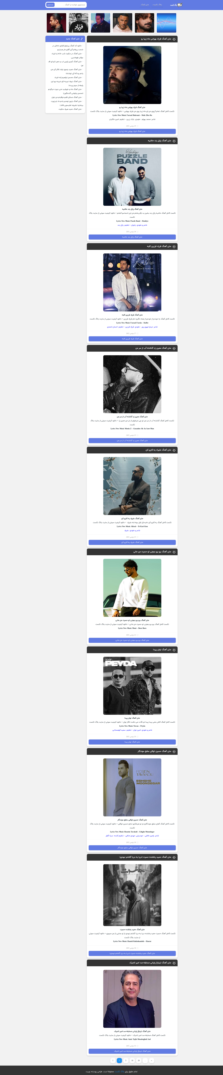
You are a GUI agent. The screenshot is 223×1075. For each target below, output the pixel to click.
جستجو (50, 4)
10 (132, 1060)
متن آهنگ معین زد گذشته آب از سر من (153, 348)
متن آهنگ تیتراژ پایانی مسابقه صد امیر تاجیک (150, 962)
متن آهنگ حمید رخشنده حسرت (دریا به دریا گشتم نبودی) (145, 857)
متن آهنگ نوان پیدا (162, 649)
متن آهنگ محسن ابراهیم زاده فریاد (67, 77)
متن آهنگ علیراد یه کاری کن (158, 450)
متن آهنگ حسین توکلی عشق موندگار (154, 751)
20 (139, 1060)
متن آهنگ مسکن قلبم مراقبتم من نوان (66, 97)
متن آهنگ (145, 5)
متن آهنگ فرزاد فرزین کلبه (159, 246)
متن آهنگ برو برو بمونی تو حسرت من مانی (152, 551)
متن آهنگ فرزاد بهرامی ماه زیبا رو (156, 38)
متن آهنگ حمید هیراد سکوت (70, 109)
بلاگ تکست (157, 5)
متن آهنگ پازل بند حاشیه (159, 140)
